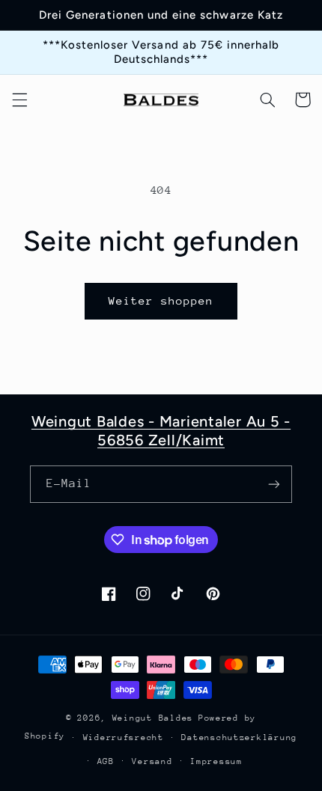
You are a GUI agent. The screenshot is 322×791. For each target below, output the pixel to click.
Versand (152, 761)
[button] (19, 99)
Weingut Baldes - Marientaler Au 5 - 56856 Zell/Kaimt (161, 430)
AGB (106, 761)
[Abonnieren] (274, 483)
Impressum (216, 761)
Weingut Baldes (152, 718)
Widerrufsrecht (123, 737)
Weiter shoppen (161, 300)
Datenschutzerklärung (239, 737)
